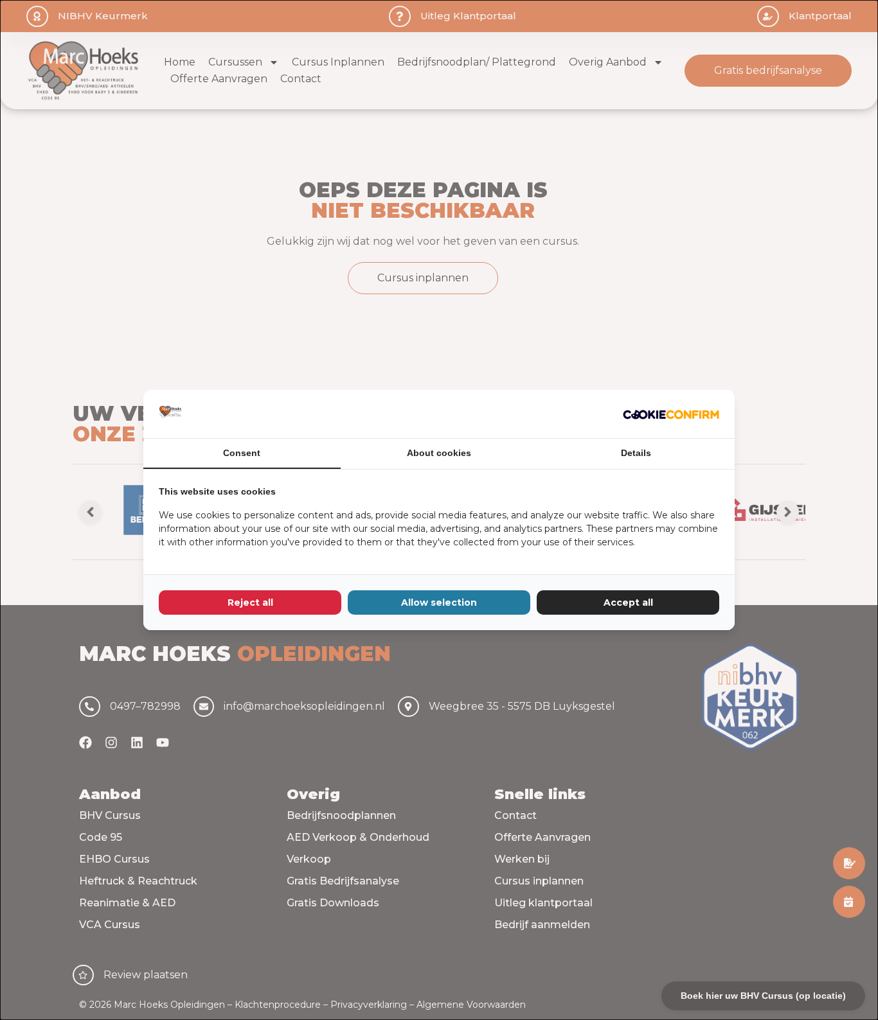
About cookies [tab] (439, 453)
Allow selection (439, 602)
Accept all (628, 602)
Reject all (250, 602)
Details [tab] (636, 453)
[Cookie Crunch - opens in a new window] (671, 414)
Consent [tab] (241, 453)
